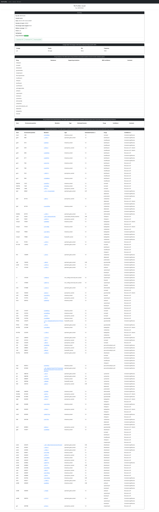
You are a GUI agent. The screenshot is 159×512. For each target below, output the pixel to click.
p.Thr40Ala (46, 186)
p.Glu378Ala (46, 467)
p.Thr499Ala (46, 135)
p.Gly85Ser (46, 483)
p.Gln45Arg (46, 365)
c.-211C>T (46, 498)
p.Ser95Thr (46, 168)
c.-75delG (46, 490)
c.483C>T (46, 470)
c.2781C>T (46, 455)
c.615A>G (46, 506)
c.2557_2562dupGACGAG (50, 216)
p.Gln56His (46, 378)
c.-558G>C (46, 450)
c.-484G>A (46, 396)
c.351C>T (46, 465)
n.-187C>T (46, 267)
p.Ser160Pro (47, 231)
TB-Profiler (4, 2)
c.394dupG (46, 237)
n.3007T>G (46, 282)
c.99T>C (46, 188)
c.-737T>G (46, 337)
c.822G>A (46, 293)
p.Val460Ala (46, 429)
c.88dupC (46, 350)
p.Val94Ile (46, 391)
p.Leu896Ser (47, 318)
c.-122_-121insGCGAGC (49, 191)
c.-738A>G (46, 480)
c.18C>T (46, 340)
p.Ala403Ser (46, 153)
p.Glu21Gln (46, 163)
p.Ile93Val (46, 142)
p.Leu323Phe (47, 206)
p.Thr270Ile (46, 452)
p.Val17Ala (46, 419)
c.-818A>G (46, 353)
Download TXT (28, 39)
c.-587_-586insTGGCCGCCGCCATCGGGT (53, 445)
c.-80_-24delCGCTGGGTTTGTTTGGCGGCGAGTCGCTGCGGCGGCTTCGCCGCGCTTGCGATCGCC (53, 369)
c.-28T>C (46, 244)
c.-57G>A (46, 325)
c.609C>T (46, 315)
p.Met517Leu (47, 414)
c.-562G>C (46, 447)
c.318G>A (46, 409)
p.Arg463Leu (47, 313)
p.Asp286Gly (47, 327)
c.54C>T (46, 347)
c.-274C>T (46, 137)
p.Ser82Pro (46, 183)
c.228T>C (46, 475)
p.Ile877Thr (46, 462)
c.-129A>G (46, 332)
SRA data (19, 1)
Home (10, 1)
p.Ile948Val (46, 221)
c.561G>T (46, 399)
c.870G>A (46, 148)
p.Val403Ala (46, 345)
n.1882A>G (46, 277)
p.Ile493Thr (46, 158)
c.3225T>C (46, 219)
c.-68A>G (46, 262)
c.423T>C (46, 394)
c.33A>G (46, 298)
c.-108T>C (46, 214)
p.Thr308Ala (46, 457)
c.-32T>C (46, 376)
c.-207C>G (46, 265)
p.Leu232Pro (47, 295)
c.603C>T (46, 384)
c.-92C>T (46, 373)
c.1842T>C (46, 173)
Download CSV (19, 39)
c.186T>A (46, 342)
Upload (14, 1)
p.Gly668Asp (47, 178)
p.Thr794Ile (46, 226)
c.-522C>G (46, 287)
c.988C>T (46, 460)
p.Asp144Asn (47, 478)
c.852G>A (46, 427)
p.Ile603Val (46, 300)
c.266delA (46, 381)
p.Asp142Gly (47, 404)
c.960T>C (46, 198)
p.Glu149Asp (47, 473)
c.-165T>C (46, 242)
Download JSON (37, 39)
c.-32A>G (46, 254)
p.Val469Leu (47, 310)
